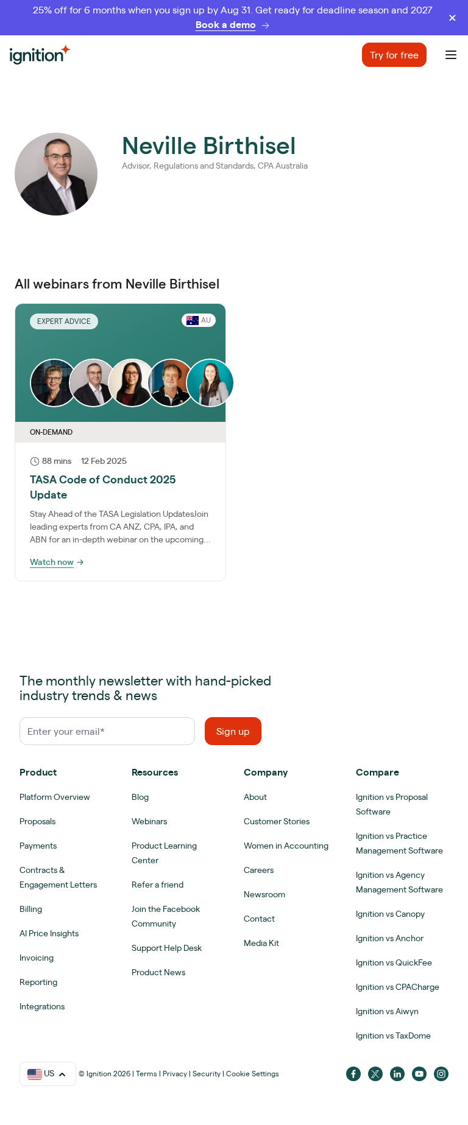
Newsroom (264, 894)
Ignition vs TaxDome (393, 1035)
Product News (158, 972)
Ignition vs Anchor (390, 938)
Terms (146, 1074)
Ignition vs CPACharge (397, 987)
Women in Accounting (286, 845)
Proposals (37, 821)
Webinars (149, 821)
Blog (140, 797)
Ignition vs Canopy (390, 914)
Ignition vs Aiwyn (387, 1011)
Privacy (175, 1074)
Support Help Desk (167, 948)
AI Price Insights (49, 933)
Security (207, 1074)
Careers (259, 870)
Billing (31, 909)
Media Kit (261, 943)
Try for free (394, 54)
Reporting (38, 982)
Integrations (42, 1006)
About (255, 797)
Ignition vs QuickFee (394, 962)
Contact (259, 918)
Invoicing (37, 957)
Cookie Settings (252, 1074)
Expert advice (64, 321)
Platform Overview (55, 797)
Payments (38, 845)
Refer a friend (157, 884)
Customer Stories (277, 821)
